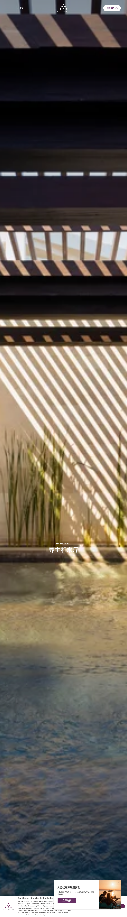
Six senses (63, 8)
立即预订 (110, 8)
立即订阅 (67, 900)
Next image (95, 458)
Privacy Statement (31, 912)
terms (42, 908)
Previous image (32, 458)
